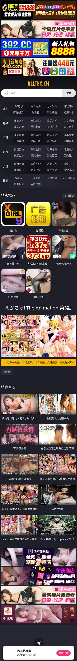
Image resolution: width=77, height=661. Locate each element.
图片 (5, 152)
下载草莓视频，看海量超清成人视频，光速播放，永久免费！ (38, 362)
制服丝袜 (19, 141)
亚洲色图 (36, 149)
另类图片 (69, 155)
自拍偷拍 (36, 120)
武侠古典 (69, 163)
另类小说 (36, 169)
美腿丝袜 (19, 155)
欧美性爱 (69, 135)
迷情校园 (19, 169)
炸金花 (35, 112)
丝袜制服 (36, 126)
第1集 (7, 372)
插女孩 (19, 178)
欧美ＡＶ (52, 120)
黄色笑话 (52, 169)
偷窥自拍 (19, 149)
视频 (5, 123)
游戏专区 (69, 106)
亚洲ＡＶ (19, 120)
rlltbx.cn (38, 83)
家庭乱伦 (36, 163)
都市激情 (19, 163)
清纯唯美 (36, 155)
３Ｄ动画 (69, 120)
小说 (5, 166)
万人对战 (52, 106)
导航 (5, 181)
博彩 (5, 109)
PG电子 (19, 106)
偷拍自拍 (36, 135)
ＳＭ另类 (69, 126)
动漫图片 (69, 149)
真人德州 (36, 106)
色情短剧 (36, 184)
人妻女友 (52, 163)
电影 (5, 137)
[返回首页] (72, 653)
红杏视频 (19, 184)
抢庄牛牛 (69, 112)
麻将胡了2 (19, 112)
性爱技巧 (69, 169)
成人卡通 (52, 135)
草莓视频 (52, 178)
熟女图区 (52, 155)
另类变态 (69, 141)
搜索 (68, 93)
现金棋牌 (52, 112)
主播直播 (52, 126)
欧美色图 (52, 149)
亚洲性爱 (19, 135)
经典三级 (36, 141)
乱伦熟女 (52, 141)
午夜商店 (36, 178)
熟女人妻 (19, 126)
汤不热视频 (68, 178)
